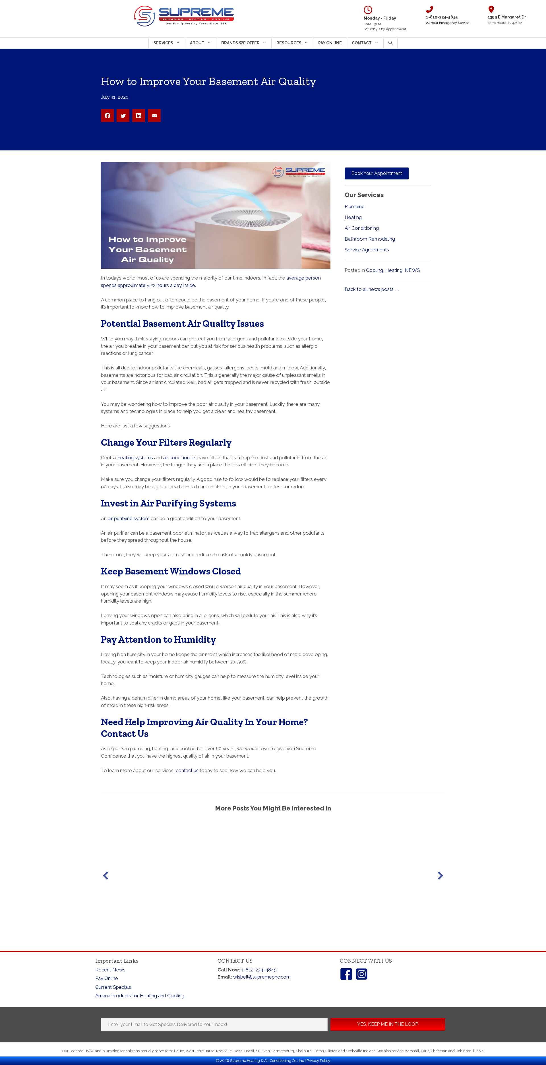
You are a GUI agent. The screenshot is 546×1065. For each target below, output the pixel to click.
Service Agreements (367, 250)
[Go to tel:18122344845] (452, 15)
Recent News (110, 970)
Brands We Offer (240, 43)
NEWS (412, 270)
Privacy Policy (318, 1060)
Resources (288, 43)
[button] (105, 875)
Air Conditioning (362, 228)
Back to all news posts (372, 289)
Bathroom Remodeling (370, 239)
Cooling (374, 270)
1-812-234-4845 (259, 970)
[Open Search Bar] (390, 43)
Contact (362, 43)
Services (163, 43)
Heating (353, 217)
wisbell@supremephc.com (262, 977)
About (197, 43)
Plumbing (355, 206)
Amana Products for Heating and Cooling (139, 995)
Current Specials (113, 987)
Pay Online (330, 43)
